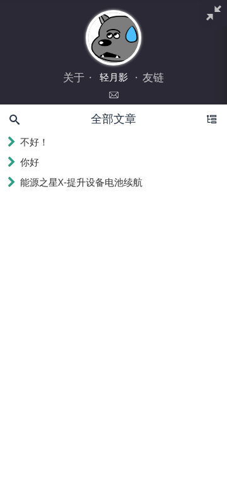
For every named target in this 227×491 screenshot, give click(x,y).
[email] (114, 95)
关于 (73, 77)
